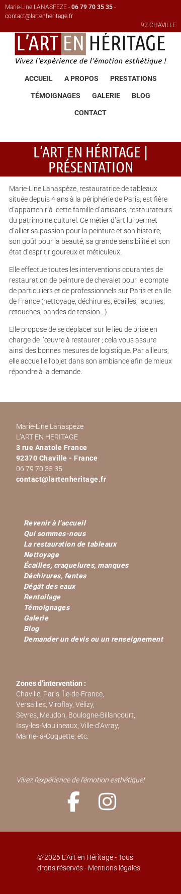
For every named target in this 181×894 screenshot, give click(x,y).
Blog (31, 628)
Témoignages (47, 607)
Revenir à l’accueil (55, 523)
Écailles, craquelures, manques (76, 565)
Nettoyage (41, 555)
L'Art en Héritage (90, 47)
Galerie (36, 618)
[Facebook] (74, 801)
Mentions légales (114, 868)
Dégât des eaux (49, 586)
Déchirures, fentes (55, 576)
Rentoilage (42, 597)
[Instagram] (108, 801)
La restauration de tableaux (70, 544)
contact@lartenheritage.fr (39, 16)
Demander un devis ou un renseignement (93, 639)
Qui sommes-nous (55, 533)
